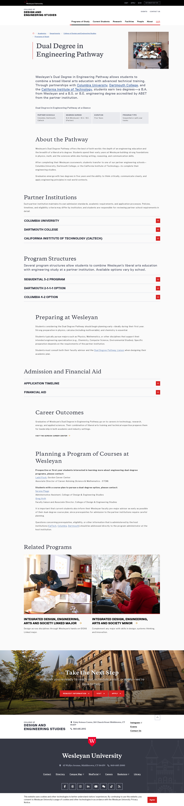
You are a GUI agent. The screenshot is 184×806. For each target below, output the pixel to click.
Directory (60, 774)
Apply (133, 3)
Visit (126, 3)
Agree (152, 800)
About (150, 21)
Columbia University (92, 85)
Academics (42, 33)
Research (117, 21)
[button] (157, 20)
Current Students (101, 21)
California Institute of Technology (67, 89)
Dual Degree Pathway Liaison (109, 350)
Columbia (62, 526)
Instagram (135, 722)
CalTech (52, 526)
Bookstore (122, 774)
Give (139, 3)
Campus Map (76, 774)
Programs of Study (80, 21)
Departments (55, 33)
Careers (109, 774)
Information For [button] (152, 3)
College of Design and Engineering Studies (80, 33)
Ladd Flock (41, 477)
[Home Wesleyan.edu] (92, 742)
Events (144, 11)
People (140, 21)
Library (137, 774)
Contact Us (155, 11)
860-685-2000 (118, 766)
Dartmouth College (123, 85)
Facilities (129, 21)
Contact (47, 774)
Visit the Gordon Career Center (51, 436)
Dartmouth (73, 526)
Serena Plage (42, 491)
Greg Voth (40, 498)
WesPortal (93, 774)
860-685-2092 (79, 729)
